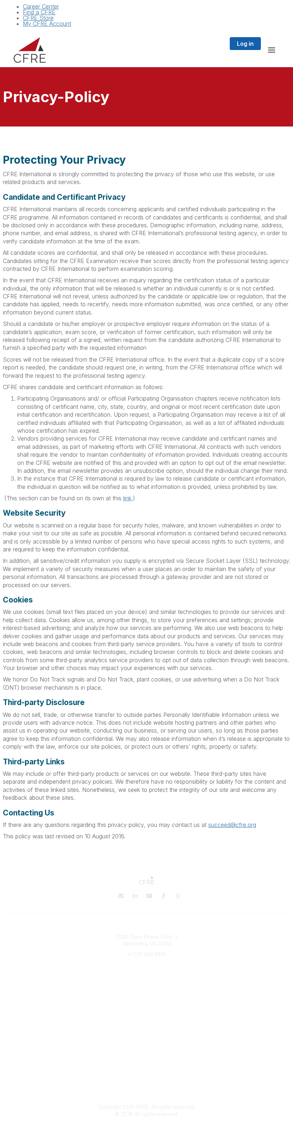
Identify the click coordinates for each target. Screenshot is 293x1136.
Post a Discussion (146, 1040)
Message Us (146, 965)
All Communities (146, 1033)
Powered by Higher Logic (146, 1126)
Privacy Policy (146, 1069)
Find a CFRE (39, 12)
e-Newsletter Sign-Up (146, 975)
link (127, 498)
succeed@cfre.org (232, 824)
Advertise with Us (146, 1083)
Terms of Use (146, 1075)
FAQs (146, 1004)
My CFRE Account (47, 23)
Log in (245, 43)
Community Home (146, 1047)
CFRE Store (38, 17)
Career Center (41, 6)
